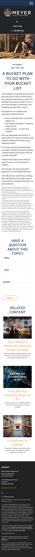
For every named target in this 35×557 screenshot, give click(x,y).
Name (6, 258)
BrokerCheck (9, 501)
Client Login (17, 26)
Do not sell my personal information (16, 530)
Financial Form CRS (9, 496)
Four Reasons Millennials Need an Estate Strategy (18, 345)
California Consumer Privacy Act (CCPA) (22, 527)
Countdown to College (17, 442)
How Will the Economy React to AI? (17, 395)
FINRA (2, 540)
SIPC (6, 540)
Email (6, 270)
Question (6, 282)
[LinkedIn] (17, 22)
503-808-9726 (19, 31)
